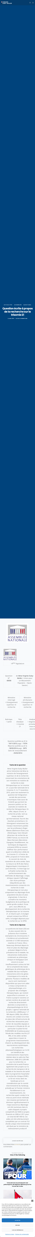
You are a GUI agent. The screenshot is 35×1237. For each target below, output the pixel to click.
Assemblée (18, 305)
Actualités (8, 305)
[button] (32, 1201)
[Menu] (32, 2)
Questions (27, 305)
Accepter (17, 1220)
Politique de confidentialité (22, 1234)
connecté (17, 1144)
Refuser (17, 1225)
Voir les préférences (17, 1230)
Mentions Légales (9, 1234)
